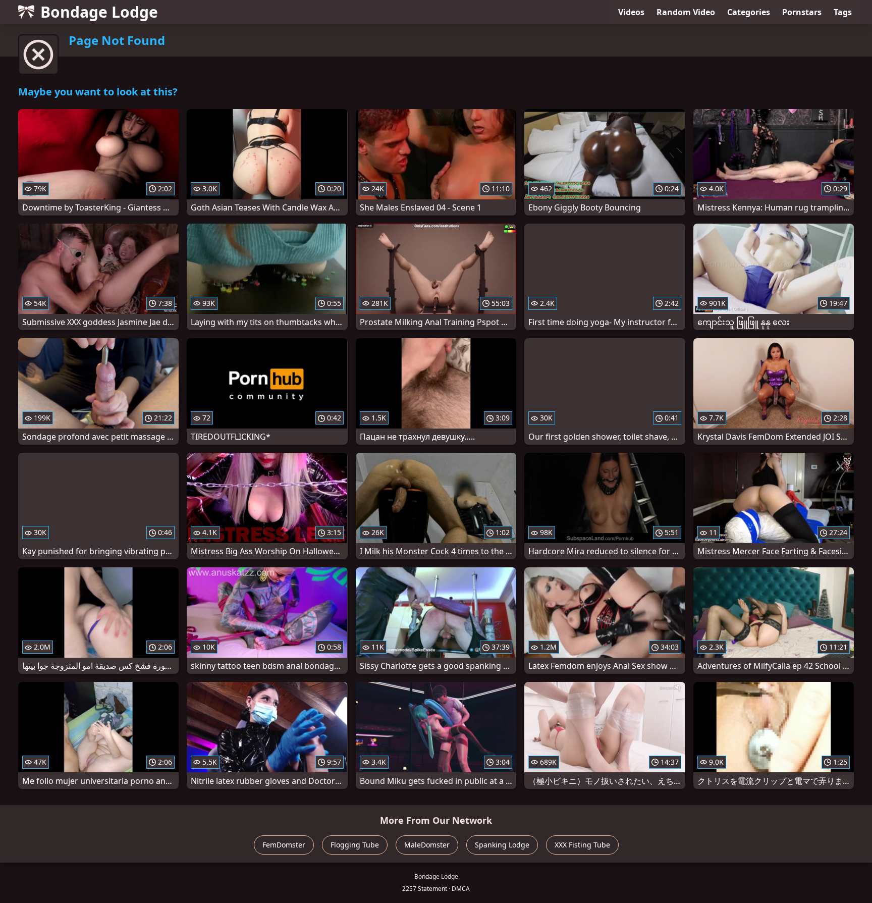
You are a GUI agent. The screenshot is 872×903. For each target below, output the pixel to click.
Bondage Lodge (99, 12)
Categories (748, 12)
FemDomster (283, 844)
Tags (843, 12)
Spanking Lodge (502, 844)
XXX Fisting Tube (582, 844)
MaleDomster (427, 844)
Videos (631, 12)
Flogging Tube (355, 844)
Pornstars (802, 12)
